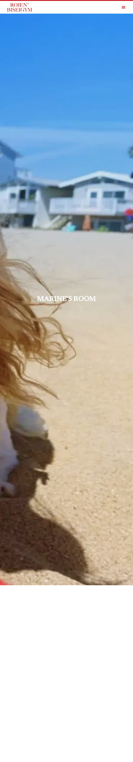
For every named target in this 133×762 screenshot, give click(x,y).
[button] (123, 7)
